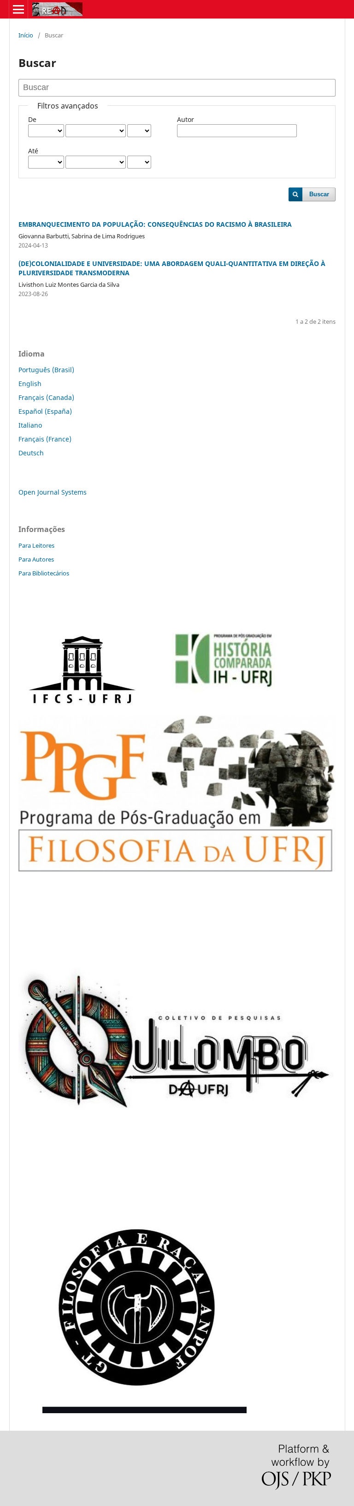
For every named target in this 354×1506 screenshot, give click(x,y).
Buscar (319, 194)
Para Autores (36, 559)
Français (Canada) (46, 397)
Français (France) (44, 439)
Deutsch (31, 452)
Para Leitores (36, 545)
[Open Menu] (18, 9)
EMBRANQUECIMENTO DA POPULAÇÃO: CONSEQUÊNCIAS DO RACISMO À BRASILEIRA (155, 224)
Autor (185, 119)
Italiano (30, 425)
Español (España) (45, 411)
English (29, 383)
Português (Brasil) (46, 369)
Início (25, 35)
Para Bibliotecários (43, 573)
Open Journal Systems (52, 492)
